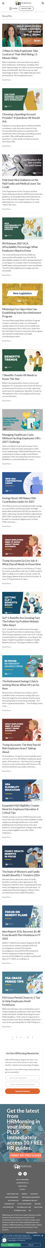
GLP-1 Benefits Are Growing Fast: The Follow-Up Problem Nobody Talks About (21, 621)
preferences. (37, 1235)
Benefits (24, 1194)
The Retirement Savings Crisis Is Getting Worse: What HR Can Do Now (20, 685)
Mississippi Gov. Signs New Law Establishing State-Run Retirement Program (21, 312)
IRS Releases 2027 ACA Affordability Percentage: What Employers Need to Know (20, 247)
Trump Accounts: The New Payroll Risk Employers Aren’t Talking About (21, 748)
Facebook (19, 1173)
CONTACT (22, 1189)
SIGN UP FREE (26, 8)
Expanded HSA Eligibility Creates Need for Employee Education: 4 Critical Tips (20, 809)
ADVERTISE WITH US (22, 1182)
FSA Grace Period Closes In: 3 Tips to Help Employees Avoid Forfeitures (21, 1001)
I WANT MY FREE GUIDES (25, 1155)
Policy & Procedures (24, 1204)
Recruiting (34, 1194)
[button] (4, 1240)
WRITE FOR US (22, 1186)
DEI (30, 1210)
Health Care (38, 1207)
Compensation (9, 1204)
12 (28, 1037)
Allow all (10, 1245)
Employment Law (13, 1194)
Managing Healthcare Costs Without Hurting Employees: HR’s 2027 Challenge (21, 438)
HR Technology (13, 1200)
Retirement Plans (20, 1210)
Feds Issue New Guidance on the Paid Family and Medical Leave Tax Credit (21, 183)
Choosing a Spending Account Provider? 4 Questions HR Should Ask (21, 118)
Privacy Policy (12, 1240)
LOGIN (14, 8)
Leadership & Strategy (29, 1200)
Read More (6, 80)
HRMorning (23, 3)
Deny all (30, 1245)
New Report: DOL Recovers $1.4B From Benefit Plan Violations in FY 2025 (21, 935)
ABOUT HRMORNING (22, 1179)
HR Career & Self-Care (24, 1207)
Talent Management (12, 1197)
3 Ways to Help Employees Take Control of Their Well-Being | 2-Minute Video (20, 54)
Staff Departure (8, 1207)
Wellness (38, 1204)
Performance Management (31, 1197)
